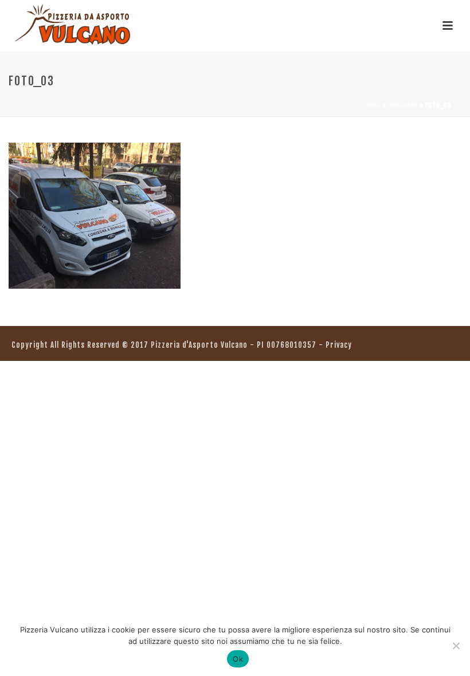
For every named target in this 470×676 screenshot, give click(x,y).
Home (373, 105)
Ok (238, 658)
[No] (455, 645)
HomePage (403, 105)
